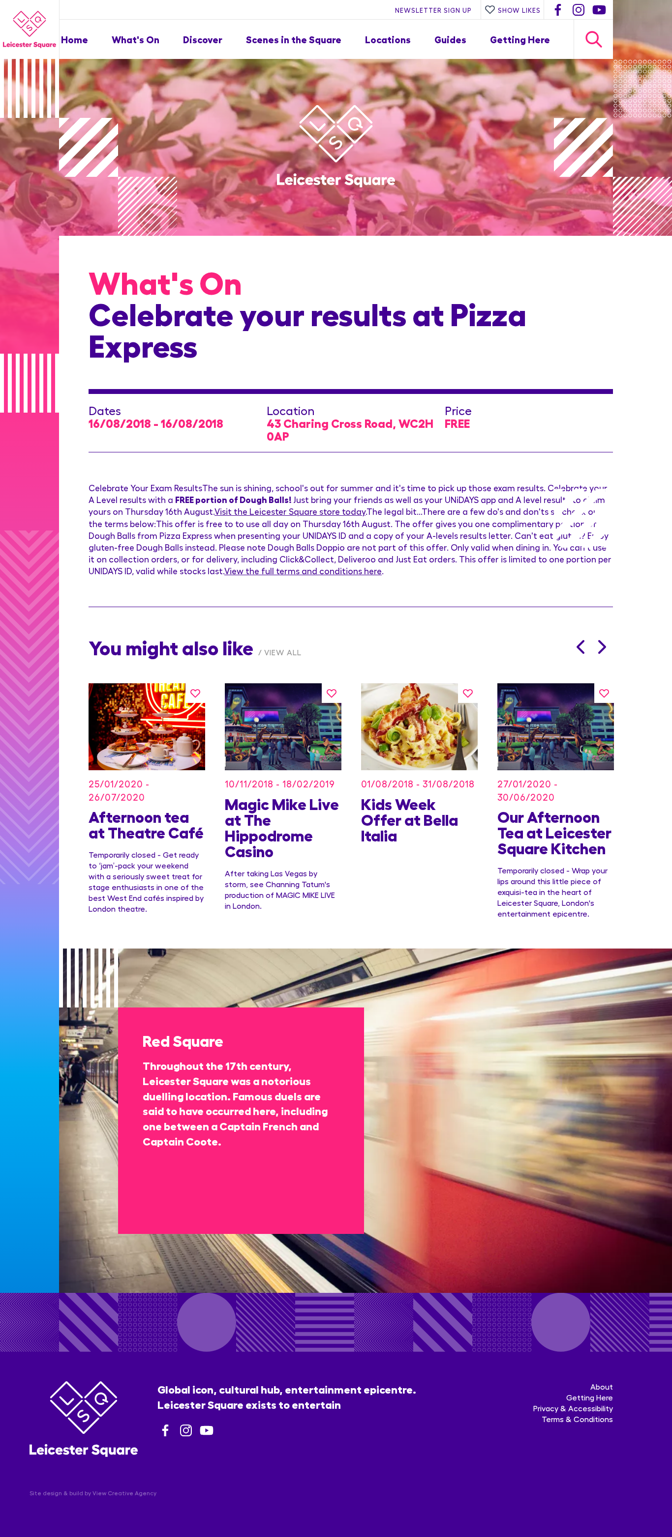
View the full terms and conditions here (303, 570)
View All (283, 652)
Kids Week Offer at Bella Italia (409, 819)
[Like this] (195, 693)
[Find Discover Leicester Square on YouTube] (599, 10)
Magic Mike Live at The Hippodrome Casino (282, 827)
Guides (450, 39)
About (601, 1386)
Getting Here (520, 39)
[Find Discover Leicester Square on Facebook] (558, 10)
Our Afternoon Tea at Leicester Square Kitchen (554, 832)
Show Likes (519, 10)
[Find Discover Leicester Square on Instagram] (578, 10)
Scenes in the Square (293, 39)
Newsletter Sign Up (433, 10)
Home (74, 39)
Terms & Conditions (577, 1419)
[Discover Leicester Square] (29, 29)
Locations (388, 39)
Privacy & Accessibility (573, 1408)
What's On (135, 39)
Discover (202, 39)
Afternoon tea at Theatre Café (146, 824)
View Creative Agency (124, 1492)
